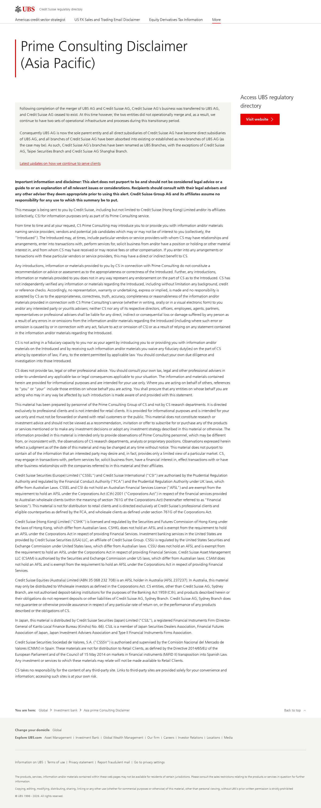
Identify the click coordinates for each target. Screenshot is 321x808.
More (216, 19)
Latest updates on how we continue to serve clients (60, 163)
